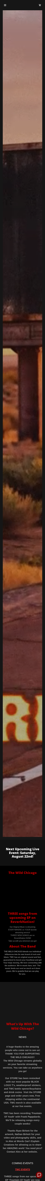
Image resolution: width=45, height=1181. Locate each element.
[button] (7, 5)
